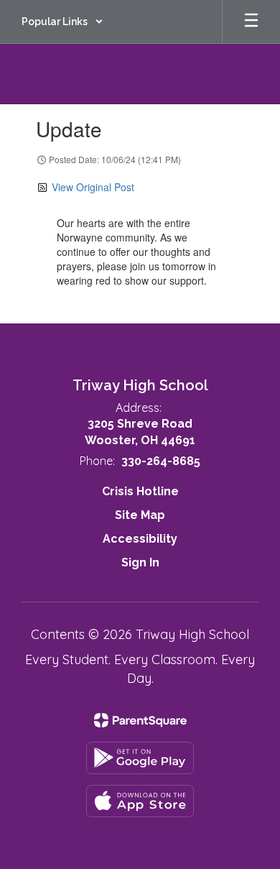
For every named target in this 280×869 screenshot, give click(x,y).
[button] (62, 21)
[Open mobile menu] (251, 21)
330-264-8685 (160, 461)
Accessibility (140, 539)
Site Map (140, 515)
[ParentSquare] (140, 720)
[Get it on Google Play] (140, 758)
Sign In (140, 562)
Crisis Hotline (140, 491)
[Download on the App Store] (140, 801)
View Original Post (93, 187)
